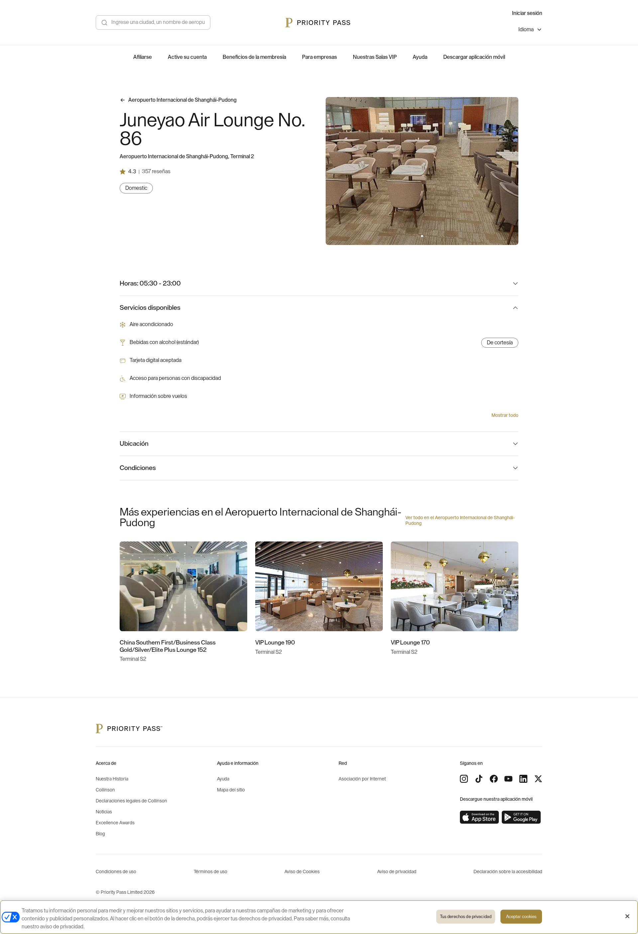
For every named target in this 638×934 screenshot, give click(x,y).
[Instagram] (464, 779)
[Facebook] (494, 779)
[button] (418, 236)
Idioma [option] (526, 29)
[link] (479, 817)
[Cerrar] (627, 916)
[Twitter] (538, 779)
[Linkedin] (523, 779)
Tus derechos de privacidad (465, 916)
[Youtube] (508, 779)
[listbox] (530, 30)
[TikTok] (479, 779)
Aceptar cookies (521, 916)
